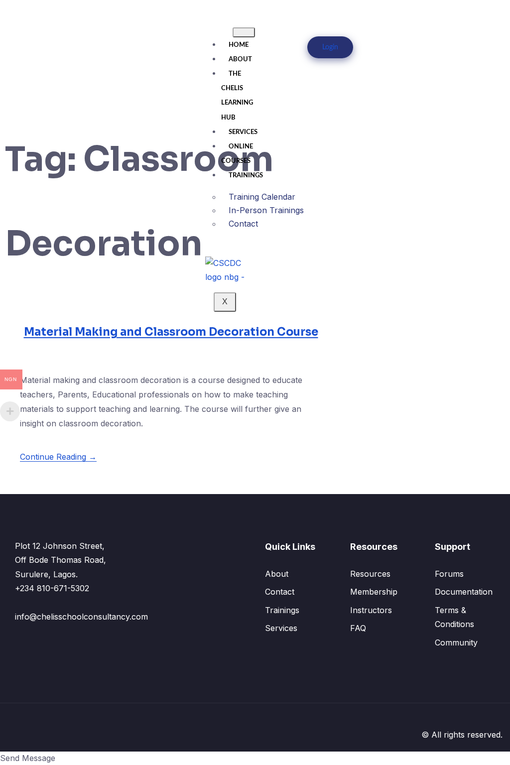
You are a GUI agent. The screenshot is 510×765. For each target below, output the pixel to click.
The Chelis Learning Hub (237, 96)
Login (330, 47)
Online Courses (237, 153)
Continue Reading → (58, 457)
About (240, 59)
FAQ (358, 628)
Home (239, 45)
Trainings (246, 175)
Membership (373, 592)
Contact (243, 224)
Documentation (464, 592)
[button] (438, 13)
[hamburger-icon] (244, 32)
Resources (370, 574)
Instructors (371, 610)
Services (243, 132)
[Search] (429, 57)
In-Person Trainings (266, 210)
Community (456, 642)
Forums (449, 574)
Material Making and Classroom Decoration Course (171, 332)
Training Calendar (262, 197)
